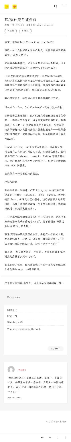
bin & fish (61, 421)
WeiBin (22, 370)
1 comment (47, 25)
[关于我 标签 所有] (66, 6)
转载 (26, 31)
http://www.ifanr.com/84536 (37, 42)
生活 (11, 31)
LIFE (33, 25)
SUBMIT (55, 348)
